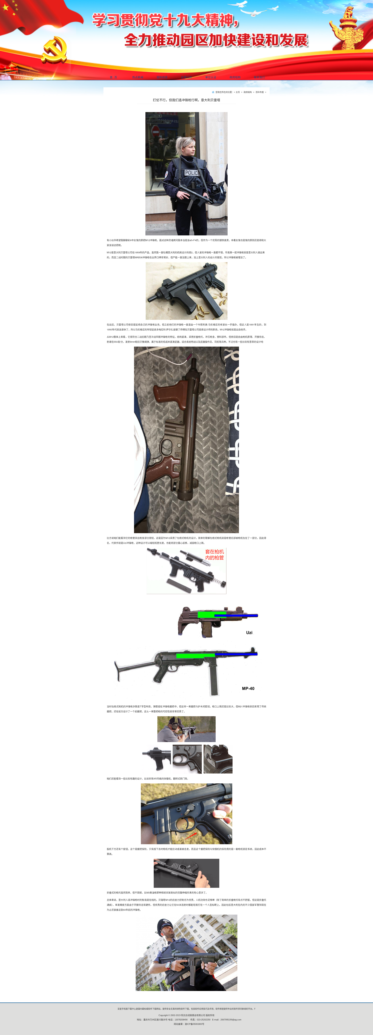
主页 (238, 92)
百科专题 (260, 92)
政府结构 (248, 92)
